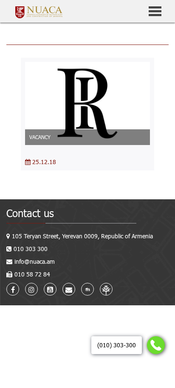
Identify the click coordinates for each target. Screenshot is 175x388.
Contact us (30, 213)
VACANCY (40, 137)
